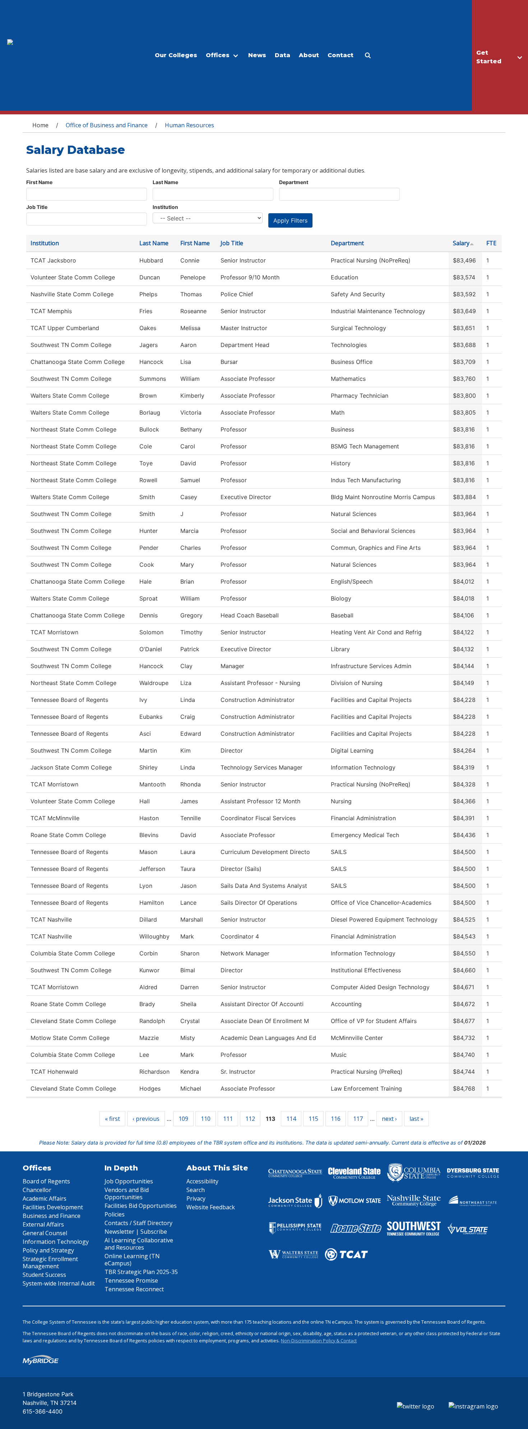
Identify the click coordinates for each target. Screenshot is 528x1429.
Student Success (44, 1275)
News (257, 55)
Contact (340, 55)
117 (358, 1119)
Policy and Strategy (48, 1250)
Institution (165, 207)
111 (228, 1119)
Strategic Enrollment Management (50, 1262)
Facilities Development (53, 1207)
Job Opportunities (129, 1181)
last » (416, 1119)
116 (336, 1119)
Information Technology (56, 1242)
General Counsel (45, 1233)
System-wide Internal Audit (59, 1283)
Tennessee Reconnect (134, 1289)
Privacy (195, 1198)
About (309, 55)
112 (250, 1119)
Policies (115, 1214)
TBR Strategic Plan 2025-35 (141, 1272)
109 (183, 1119)
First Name (39, 182)
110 (205, 1119)
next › (389, 1119)
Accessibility (202, 1181)
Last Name (165, 182)
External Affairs (43, 1224)
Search (195, 1190)
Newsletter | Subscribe (136, 1232)
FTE (491, 243)
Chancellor (37, 1190)
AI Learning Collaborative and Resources (139, 1243)
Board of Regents (46, 1181)
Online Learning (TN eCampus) (132, 1259)
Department (293, 182)
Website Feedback (210, 1207)
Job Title (36, 207)
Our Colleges (176, 55)
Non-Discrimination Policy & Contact (319, 1340)
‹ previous (146, 1119)
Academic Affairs (44, 1198)
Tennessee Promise (131, 1280)
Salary (461, 243)
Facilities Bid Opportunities (141, 1206)
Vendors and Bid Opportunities (127, 1193)
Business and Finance (51, 1216)
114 (291, 1119)
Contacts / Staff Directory (138, 1223)
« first (112, 1119)
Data (282, 55)
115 (313, 1119)
